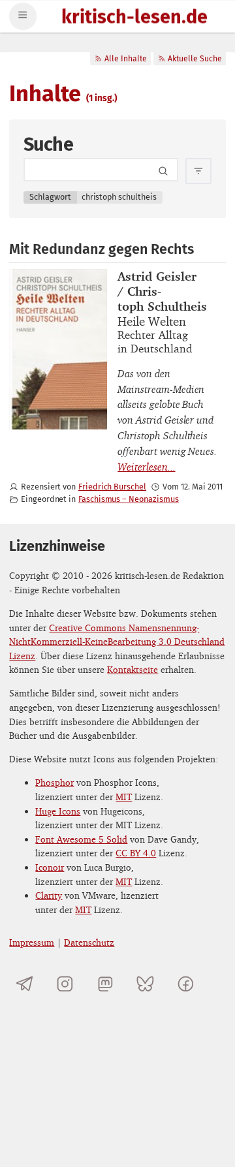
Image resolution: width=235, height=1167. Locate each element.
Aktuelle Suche (195, 58)
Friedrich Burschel (112, 486)
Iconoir (49, 867)
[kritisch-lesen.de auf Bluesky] (145, 984)
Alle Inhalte (125, 58)
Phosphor (54, 782)
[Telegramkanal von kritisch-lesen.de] (24, 984)
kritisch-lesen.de (134, 17)
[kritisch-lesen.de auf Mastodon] (105, 984)
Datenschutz (89, 942)
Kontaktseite (132, 669)
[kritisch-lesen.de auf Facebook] (185, 984)
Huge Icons (57, 811)
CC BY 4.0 (136, 852)
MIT (124, 796)
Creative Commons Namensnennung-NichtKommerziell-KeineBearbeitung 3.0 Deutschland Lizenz (117, 641)
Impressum (31, 942)
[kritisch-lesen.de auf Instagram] (65, 984)
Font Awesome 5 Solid (81, 839)
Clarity (48, 895)
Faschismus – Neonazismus (128, 499)
